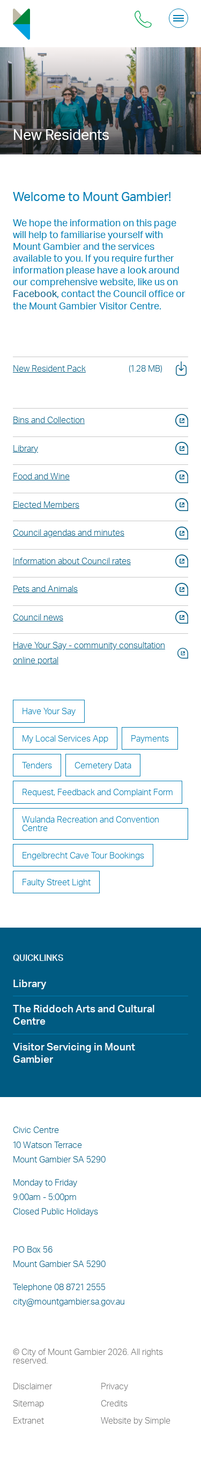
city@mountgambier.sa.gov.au (69, 1301)
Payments (150, 738)
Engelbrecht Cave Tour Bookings (83, 855)
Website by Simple (135, 1420)
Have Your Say (49, 710)
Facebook (35, 293)
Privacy (114, 1386)
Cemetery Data (103, 765)
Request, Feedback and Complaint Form (97, 791)
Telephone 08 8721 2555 (59, 1287)
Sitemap (28, 1403)
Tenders (37, 765)
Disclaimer (32, 1386)
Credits (114, 1403)
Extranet (28, 1420)
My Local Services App (65, 738)
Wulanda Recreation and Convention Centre (90, 823)
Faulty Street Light (56, 881)
